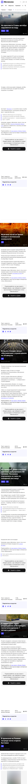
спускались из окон (17, 273)
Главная (3, 9)
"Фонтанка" (9, 108)
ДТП (2, 5)
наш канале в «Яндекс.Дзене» (18, 131)
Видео (10, 9)
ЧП (6, 5)
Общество (11, 5)
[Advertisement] (14, 162)
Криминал (17, 5)
